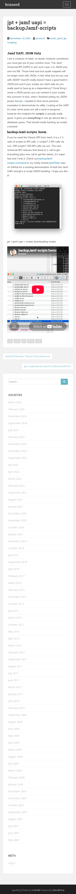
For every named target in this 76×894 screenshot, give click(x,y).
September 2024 (17, 423)
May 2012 (13, 631)
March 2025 (15, 402)
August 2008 (15, 756)
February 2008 (16, 777)
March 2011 (15, 687)
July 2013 (13, 610)
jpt (65, 38)
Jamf (59, 38)
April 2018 (13, 569)
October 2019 (16, 548)
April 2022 (13, 471)
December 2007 (17, 791)
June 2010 (13, 701)
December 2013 (17, 596)
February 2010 (16, 708)
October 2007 (16, 805)
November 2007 (17, 798)
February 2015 (16, 590)
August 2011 (15, 666)
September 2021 (17, 492)
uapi (38, 341)
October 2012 (16, 624)
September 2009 (17, 715)
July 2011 (13, 673)
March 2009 (15, 749)
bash (53, 38)
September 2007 (17, 812)
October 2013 (16, 603)
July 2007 (13, 826)
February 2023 (16, 437)
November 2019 (17, 541)
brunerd (12, 4)
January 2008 (15, 784)
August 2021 (15, 499)
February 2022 (16, 485)
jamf (17, 341)
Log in (11, 863)
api (10, 341)
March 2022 (15, 478)
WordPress (58, 890)
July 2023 (13, 430)
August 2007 (15, 819)
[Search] (64, 382)
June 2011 (13, 680)
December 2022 (17, 444)
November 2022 (17, 451)
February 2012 (16, 652)
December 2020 (17, 513)
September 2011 (17, 659)
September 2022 (17, 458)
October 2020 (16, 527)
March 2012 (15, 645)
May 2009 (13, 735)
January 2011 (15, 694)
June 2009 (13, 728)
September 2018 (17, 562)
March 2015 (15, 583)
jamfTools (54, 162)
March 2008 (15, 770)
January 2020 (15, 534)
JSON (30, 341)
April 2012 (13, 638)
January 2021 (15, 506)
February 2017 (16, 576)
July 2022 (13, 465)
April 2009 (13, 742)
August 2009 (15, 722)
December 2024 (17, 416)
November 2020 (17, 520)
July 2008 (13, 763)
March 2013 (15, 617)
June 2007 (13, 833)
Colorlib (36, 890)
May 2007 (13, 840)
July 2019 (13, 555)
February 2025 (16, 409)
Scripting (11, 42)
